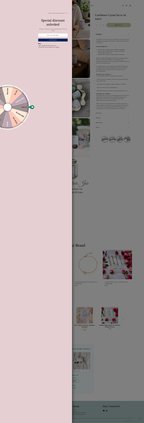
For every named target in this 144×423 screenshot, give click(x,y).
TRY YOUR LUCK (53, 40)
